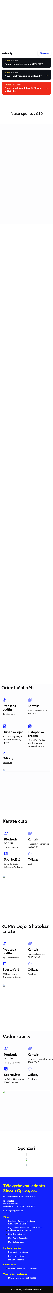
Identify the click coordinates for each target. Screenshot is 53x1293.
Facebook (7, 762)
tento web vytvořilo (26, 1289)
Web (30, 864)
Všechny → (44, 53)
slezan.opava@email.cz (13, 1211)
